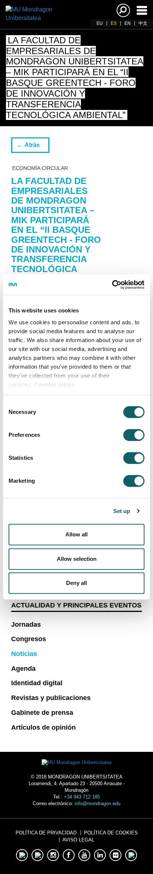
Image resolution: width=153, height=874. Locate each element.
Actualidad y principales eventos (76, 605)
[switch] (133, 435)
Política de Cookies (111, 832)
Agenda (23, 668)
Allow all (76, 534)
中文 (143, 23)
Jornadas (26, 624)
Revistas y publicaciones (51, 697)
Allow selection (77, 559)
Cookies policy (54, 384)
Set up (121, 511)
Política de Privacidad (46, 832)
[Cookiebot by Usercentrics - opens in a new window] (111, 284)
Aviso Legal (78, 839)
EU (100, 23)
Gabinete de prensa (42, 712)
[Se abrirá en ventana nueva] (22, 855)
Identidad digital (36, 683)
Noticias (24, 653)
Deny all (76, 583)
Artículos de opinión (43, 727)
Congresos (28, 639)
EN (127, 23)
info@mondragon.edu (97, 803)
